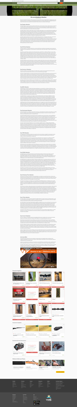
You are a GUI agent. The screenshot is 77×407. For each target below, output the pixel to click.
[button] (63, 3)
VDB (13, 385)
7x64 (47, 384)
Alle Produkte (14, 397)
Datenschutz (34, 397)
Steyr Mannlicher (32, 384)
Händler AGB (34, 396)
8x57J (48, 385)
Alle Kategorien (14, 396)
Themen (13, 399)
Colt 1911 (22, 385)
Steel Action (31, 385)
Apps (23, 401)
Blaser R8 (22, 382)
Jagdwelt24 (14, 382)
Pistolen (39, 385)
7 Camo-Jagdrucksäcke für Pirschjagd (60, 385)
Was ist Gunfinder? (25, 397)
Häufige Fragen (35, 399)
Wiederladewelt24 (15, 386)
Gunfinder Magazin (39, 18)
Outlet (13, 400)
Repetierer (39, 382)
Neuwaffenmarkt (14, 401)
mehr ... (22, 387)
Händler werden (25, 396)
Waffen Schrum (14, 384)
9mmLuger (48, 386)
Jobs (23, 400)
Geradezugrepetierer (40, 386)
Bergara (31, 386)
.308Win (48, 382)
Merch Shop (24, 402)
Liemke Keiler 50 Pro (23, 384)
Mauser (31, 382)
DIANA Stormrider (23, 386)
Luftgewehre (39, 384)
